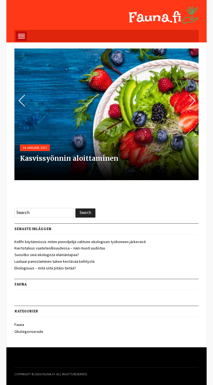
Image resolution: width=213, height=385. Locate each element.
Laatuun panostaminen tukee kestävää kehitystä (54, 261)
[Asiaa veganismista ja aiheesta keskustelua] (164, 14)
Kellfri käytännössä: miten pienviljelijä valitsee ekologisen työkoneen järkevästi (80, 241)
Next (190, 100)
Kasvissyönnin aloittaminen (69, 158)
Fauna (19, 324)
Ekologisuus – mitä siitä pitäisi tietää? (45, 268)
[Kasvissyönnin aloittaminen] (106, 132)
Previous (19, 100)
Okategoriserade (28, 331)
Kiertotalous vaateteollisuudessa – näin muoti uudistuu (59, 248)
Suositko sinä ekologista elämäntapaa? (46, 254)
